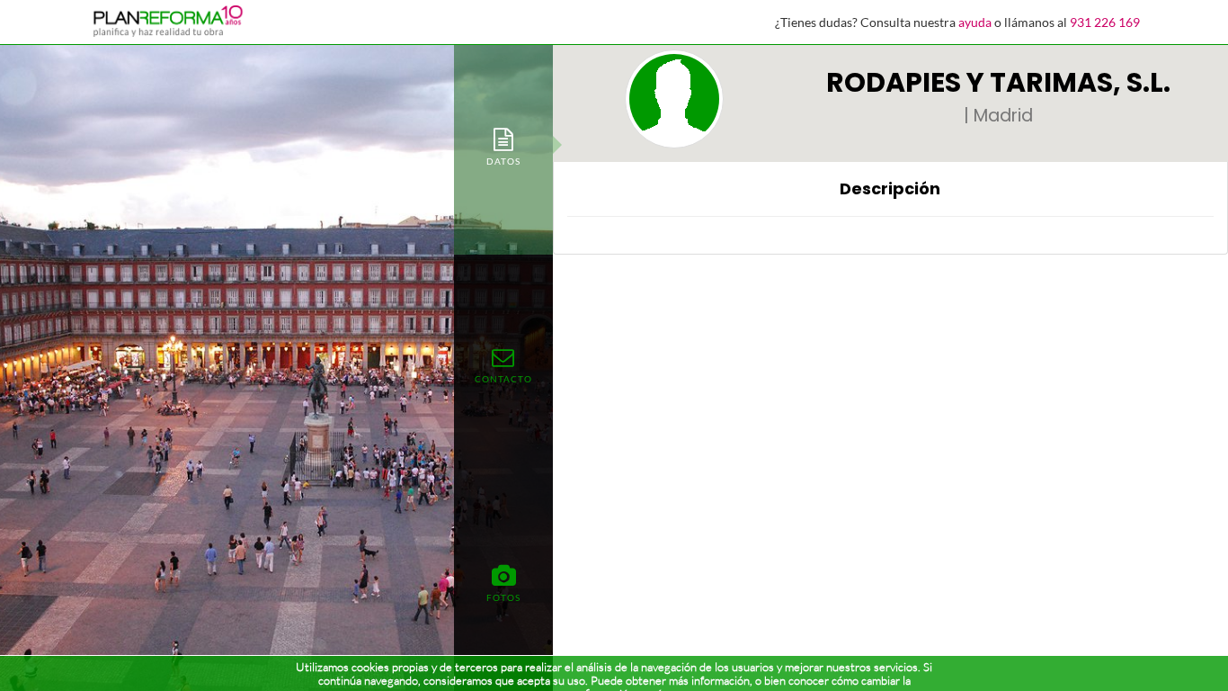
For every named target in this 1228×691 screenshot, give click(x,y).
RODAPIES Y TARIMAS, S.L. (998, 82)
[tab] (503, 145)
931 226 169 (1105, 22)
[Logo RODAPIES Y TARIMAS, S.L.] (674, 98)
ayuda (975, 22)
